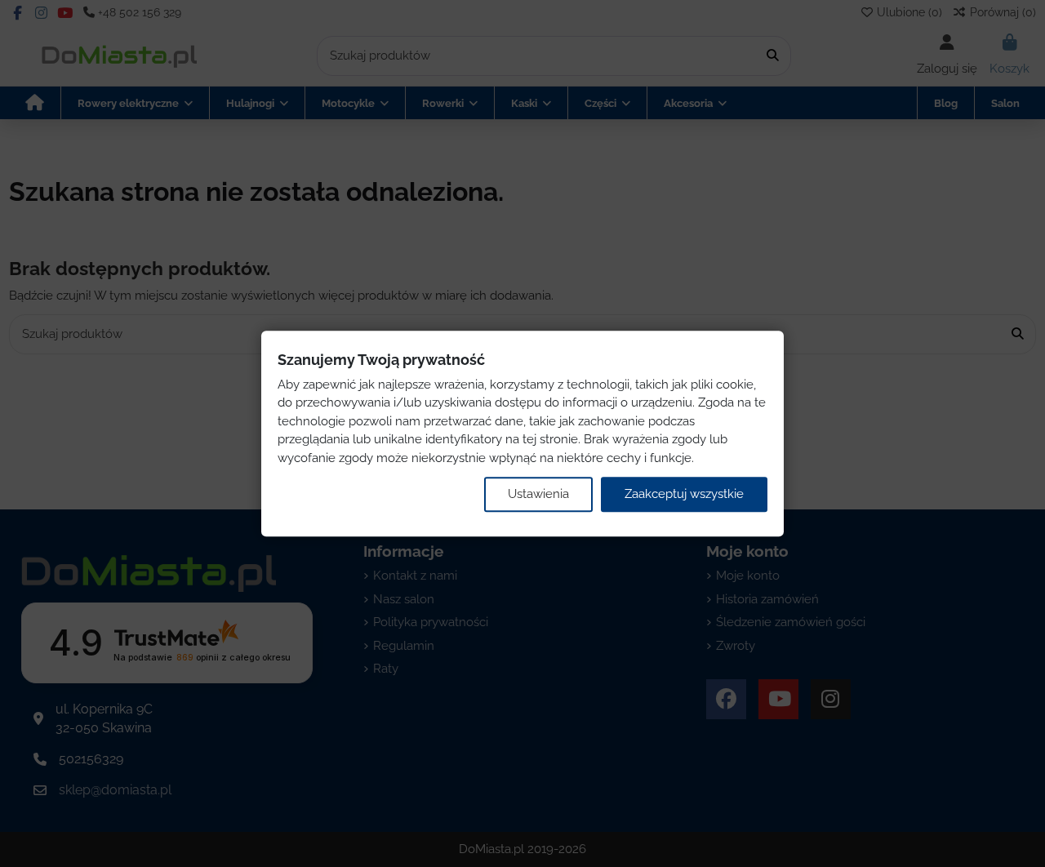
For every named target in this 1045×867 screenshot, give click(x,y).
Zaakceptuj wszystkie (684, 494)
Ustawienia (538, 494)
